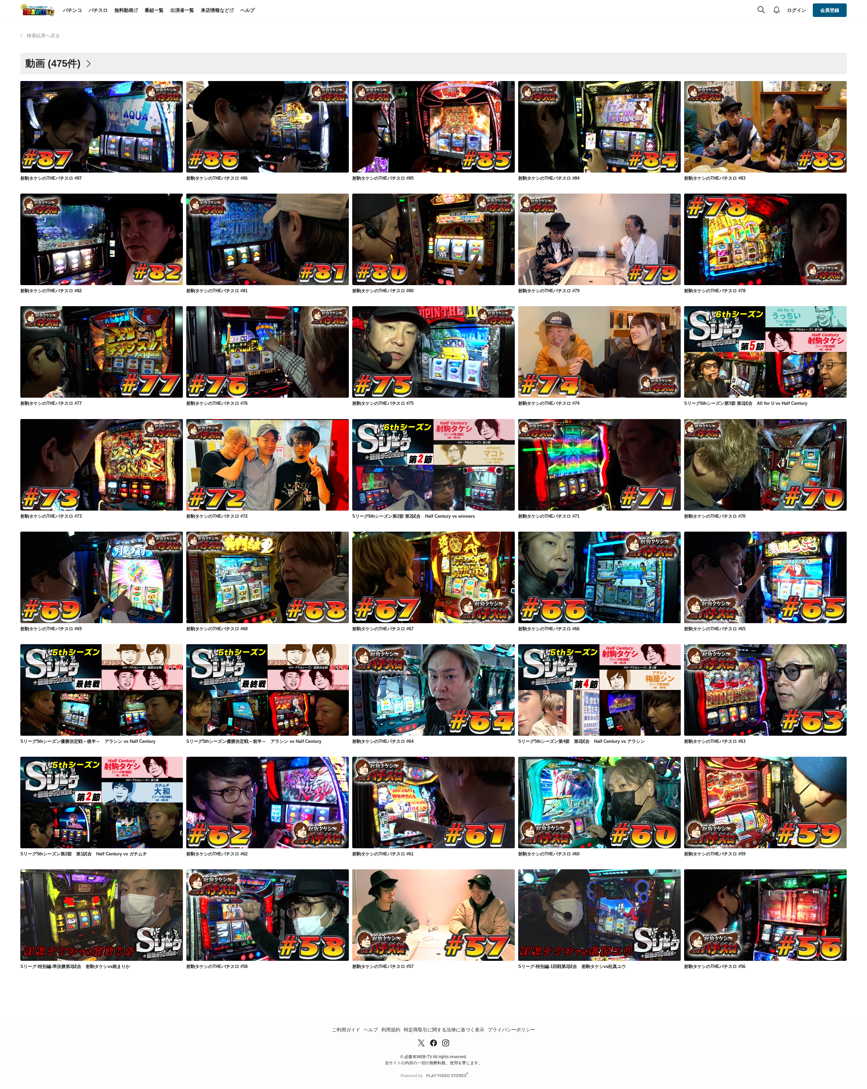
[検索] (761, 10)
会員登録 (829, 10)
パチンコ (72, 10)
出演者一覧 (182, 10)
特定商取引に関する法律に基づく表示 (444, 1029)
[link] (101, 127)
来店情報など (215, 10)
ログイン (796, 10)
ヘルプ (247, 10)
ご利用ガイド (346, 1029)
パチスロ (98, 10)
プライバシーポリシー (511, 1029)
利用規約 (390, 1029)
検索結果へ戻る (43, 35)
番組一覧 (154, 10)
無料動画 (123, 10)
